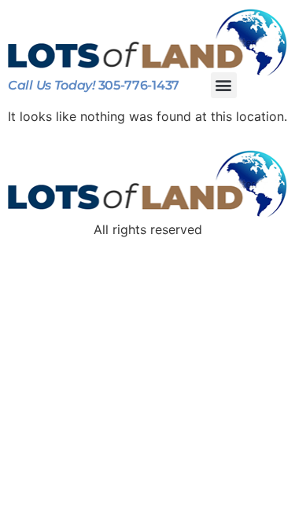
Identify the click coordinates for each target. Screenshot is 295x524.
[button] (224, 85)
